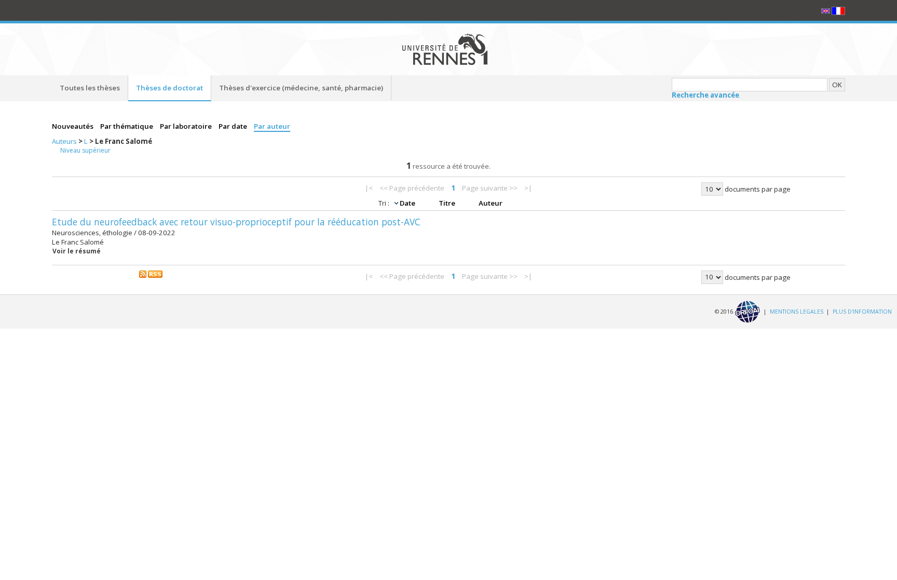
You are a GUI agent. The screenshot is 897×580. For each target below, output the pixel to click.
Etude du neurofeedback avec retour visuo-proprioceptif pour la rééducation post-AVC (236, 221)
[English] (826, 10)
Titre (448, 203)
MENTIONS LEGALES (796, 311)
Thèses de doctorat (169, 87)
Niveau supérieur (85, 150)
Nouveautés (73, 126)
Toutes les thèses (90, 87)
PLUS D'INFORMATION (862, 311)
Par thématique (127, 126)
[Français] (838, 10)
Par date (234, 126)
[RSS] (151, 273)
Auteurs (65, 141)
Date (408, 203)
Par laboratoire (186, 126)
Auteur (490, 203)
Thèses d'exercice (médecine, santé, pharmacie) (301, 87)
